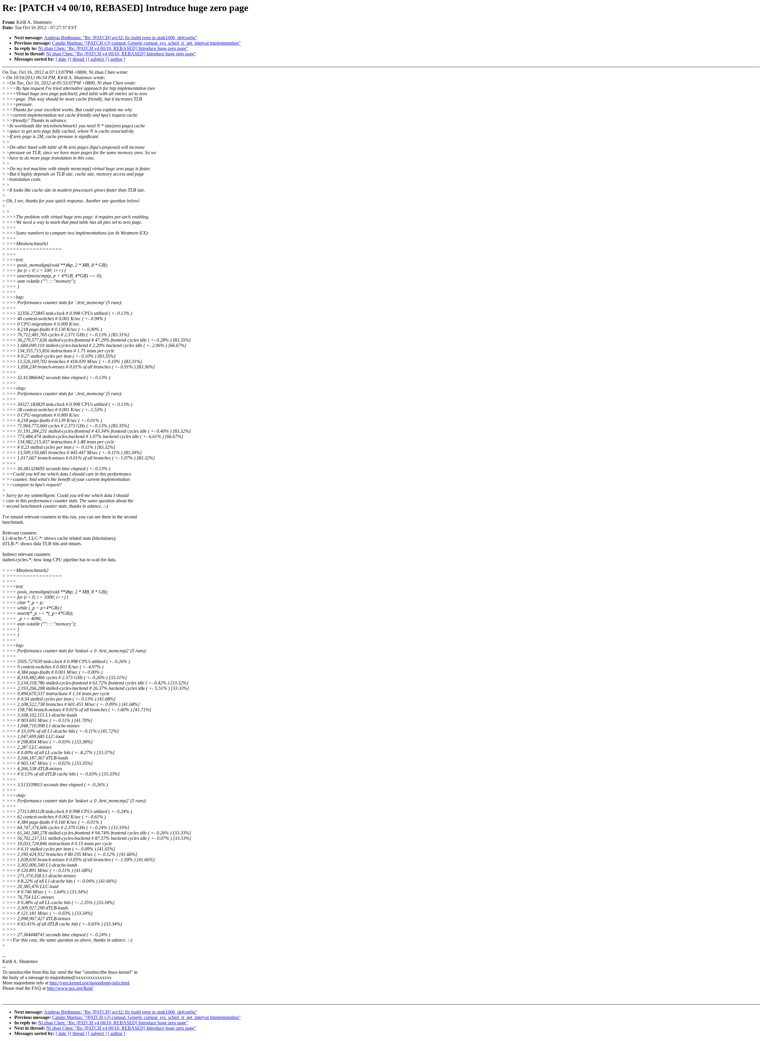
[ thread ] (78, 59)
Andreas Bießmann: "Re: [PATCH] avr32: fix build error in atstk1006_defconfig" (120, 37)
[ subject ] (97, 59)
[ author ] (116, 59)
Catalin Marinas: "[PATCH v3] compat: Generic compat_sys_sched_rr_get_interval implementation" (146, 43)
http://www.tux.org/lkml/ (70, 988)
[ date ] (62, 59)
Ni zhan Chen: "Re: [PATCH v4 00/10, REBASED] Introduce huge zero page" (113, 48)
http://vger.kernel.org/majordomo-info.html (89, 982)
